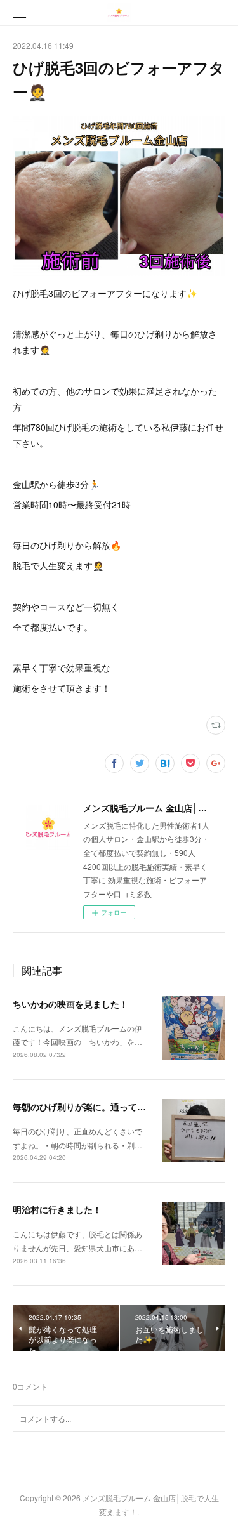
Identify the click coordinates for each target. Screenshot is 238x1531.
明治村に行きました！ (57, 1209)
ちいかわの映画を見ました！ (70, 1003)
